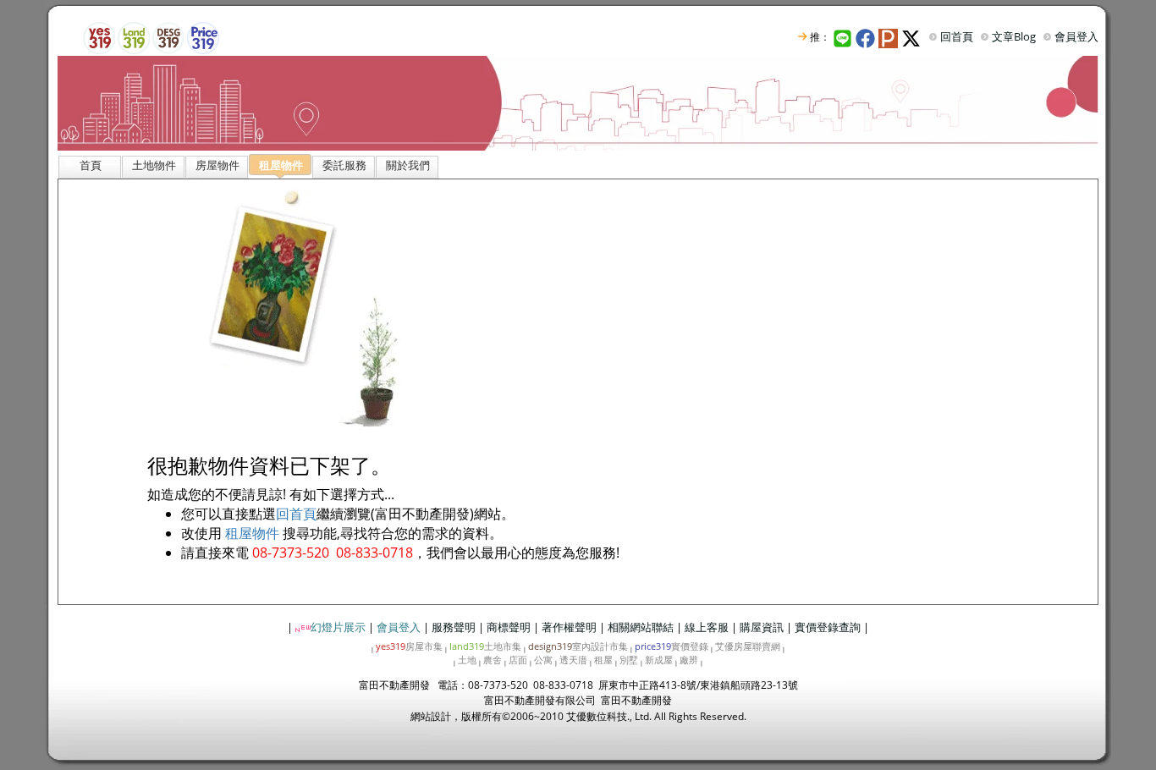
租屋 (603, 659)
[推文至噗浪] (889, 37)
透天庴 (573, 659)
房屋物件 (217, 165)
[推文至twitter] (912, 37)
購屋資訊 (762, 627)
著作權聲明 (569, 627)
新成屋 (659, 659)
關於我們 (408, 165)
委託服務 (344, 165)
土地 (467, 659)
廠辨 (689, 659)
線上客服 (707, 627)
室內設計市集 (578, 646)
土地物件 (154, 165)
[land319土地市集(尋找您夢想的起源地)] (134, 36)
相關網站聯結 (641, 627)
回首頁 (956, 36)
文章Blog (1014, 36)
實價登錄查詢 (828, 627)
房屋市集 (409, 646)
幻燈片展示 (338, 627)
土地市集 (485, 646)
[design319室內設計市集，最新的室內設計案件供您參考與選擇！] (168, 36)
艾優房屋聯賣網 (747, 646)
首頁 (91, 165)
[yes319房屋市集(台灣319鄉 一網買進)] (99, 36)
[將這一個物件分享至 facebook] (867, 37)
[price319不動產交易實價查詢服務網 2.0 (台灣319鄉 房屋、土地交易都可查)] (203, 36)
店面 (518, 659)
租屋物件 (252, 533)
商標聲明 (509, 627)
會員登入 (1076, 36)
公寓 (543, 659)
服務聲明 (454, 627)
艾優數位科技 (596, 716)
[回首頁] (578, 102)
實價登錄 (671, 646)
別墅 (628, 659)
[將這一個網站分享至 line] (843, 37)
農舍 (492, 659)
